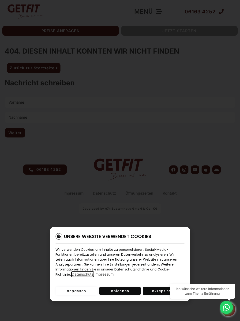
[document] (120, 160)
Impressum (104, 274)
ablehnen (120, 291)
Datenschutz (83, 274)
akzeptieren (163, 291)
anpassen (76, 291)
